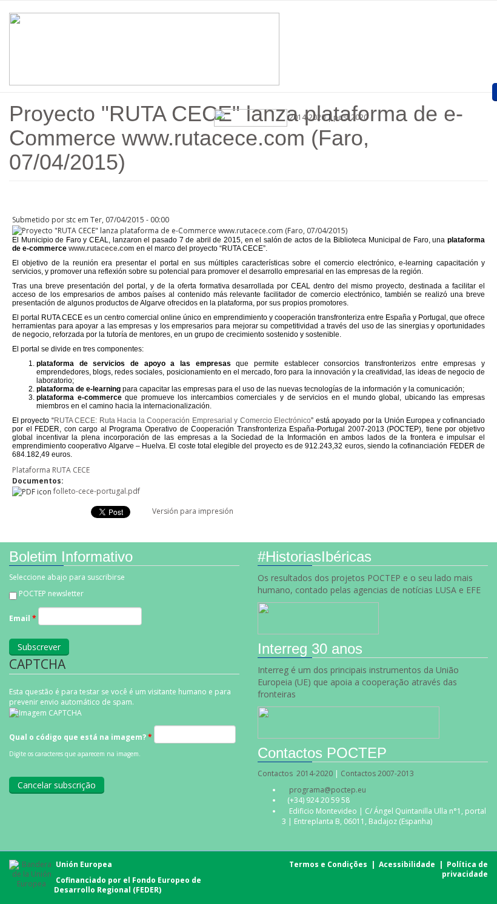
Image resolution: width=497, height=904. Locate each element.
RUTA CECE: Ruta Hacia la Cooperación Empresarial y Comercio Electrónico (182, 420)
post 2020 (350, 117)
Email (22, 618)
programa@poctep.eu (327, 790)
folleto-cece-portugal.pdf (96, 491)
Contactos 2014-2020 (295, 773)
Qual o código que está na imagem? (80, 737)
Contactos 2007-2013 (377, 773)
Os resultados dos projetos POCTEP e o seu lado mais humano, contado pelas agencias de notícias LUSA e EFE (370, 584)
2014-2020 (306, 117)
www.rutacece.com (101, 248)
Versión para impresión (192, 511)
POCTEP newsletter (51, 593)
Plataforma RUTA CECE (51, 470)
